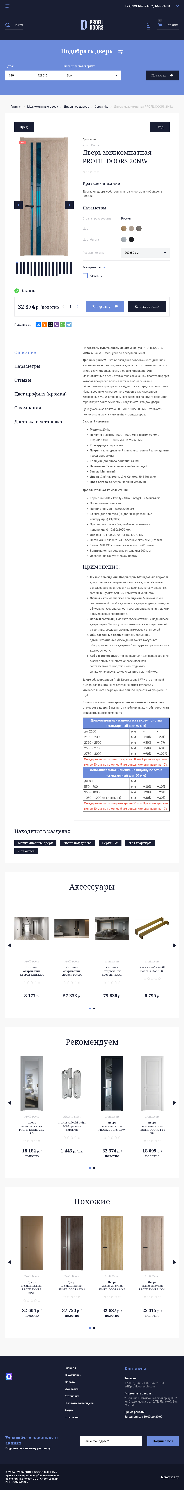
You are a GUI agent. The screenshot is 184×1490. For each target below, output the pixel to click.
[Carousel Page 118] (49, 275)
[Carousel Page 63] (67, 268)
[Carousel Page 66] (21, 270)
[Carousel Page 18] (21, 264)
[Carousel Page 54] (35, 268)
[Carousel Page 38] (35, 266)
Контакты (72, 1417)
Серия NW (101, 106)
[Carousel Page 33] (17, 266)
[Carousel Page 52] (28, 268)
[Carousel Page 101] (31, 273)
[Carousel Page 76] (57, 270)
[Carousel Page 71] (39, 270)
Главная (16, 106)
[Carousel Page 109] (60, 273)
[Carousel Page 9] (46, 262)
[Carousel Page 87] (39, 271)
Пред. (24, 127)
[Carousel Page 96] (71, 271)
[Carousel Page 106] (49, 273)
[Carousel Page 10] (49, 262)
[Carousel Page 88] (42, 271)
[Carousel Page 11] (53, 262)
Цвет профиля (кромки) (40, 394)
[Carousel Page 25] (46, 264)
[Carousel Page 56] (42, 268)
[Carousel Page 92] (57, 271)
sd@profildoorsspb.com (140, 1386)
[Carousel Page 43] (53, 266)
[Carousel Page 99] (24, 273)
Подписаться (163, 1441)
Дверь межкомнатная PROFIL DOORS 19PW (72, 1126)
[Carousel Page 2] (21, 262)
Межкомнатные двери (42, 106)
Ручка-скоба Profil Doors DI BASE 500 (112, 969)
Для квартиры (140, 843)
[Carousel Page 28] (57, 264)
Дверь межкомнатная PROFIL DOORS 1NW (112, 1285)
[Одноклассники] (44, 324)
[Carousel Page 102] (35, 273)
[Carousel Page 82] (21, 271)
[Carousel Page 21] (31, 264)
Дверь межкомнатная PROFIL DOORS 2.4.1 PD (152, 1128)
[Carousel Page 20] (28, 264)
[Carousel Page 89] (46, 271)
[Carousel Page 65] (17, 270)
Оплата (70, 1382)
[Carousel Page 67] (24, 270)
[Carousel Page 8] (42, 262)
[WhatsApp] (62, 324)
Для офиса (26, 851)
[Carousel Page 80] (71, 270)
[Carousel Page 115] (39, 275)
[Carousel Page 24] (42, 264)
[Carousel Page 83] (24, 271)
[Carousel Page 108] (57, 273)
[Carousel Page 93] (60, 271)
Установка (72, 1396)
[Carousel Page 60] (57, 268)
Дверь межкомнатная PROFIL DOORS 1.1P (152, 1285)
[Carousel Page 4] (28, 262)
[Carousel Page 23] (39, 264)
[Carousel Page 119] (53, 275)
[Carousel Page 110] (64, 273)
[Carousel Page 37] (31, 266)
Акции (69, 1410)
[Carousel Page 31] (67, 264)
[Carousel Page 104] (42, 273)
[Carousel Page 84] (28, 271)
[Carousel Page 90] (49, 271)
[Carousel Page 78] (64, 270)
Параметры (27, 366)
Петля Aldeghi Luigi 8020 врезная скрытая (31, 1126)
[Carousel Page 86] (35, 271)
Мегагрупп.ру (170, 1477)
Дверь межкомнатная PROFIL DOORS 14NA (72, 1285)
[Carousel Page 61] (60, 268)
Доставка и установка (38, 421)
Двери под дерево (76, 106)
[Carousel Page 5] (31, 262)
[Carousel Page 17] (17, 264)
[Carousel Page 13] (60, 262)
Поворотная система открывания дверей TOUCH (152, 973)
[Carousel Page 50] (21, 268)
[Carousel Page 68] (28, 270)
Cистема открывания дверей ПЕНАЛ (72, 971)
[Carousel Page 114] (35, 275)
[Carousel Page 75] (53, 270)
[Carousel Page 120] (57, 275)
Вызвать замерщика (79, 1403)
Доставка (72, 1389)
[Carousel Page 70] (35, 270)
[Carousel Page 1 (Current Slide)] (17, 262)
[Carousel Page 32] (71, 264)
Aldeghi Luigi (31, 1116)
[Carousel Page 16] (71, 262)
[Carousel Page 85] (31, 271)
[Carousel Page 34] (21, 266)
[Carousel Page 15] (67, 262)
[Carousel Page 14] (64, 262)
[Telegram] (69, 324)
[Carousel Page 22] (35, 264)
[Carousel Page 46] (64, 266)
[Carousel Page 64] (71, 268)
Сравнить (96, 275)
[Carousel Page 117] (46, 275)
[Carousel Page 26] (49, 264)
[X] (50, 324)
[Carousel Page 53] (31, 268)
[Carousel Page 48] (71, 266)
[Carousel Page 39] (39, 266)
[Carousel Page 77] (60, 270)
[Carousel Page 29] (60, 264)
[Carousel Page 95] (67, 271)
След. (160, 127)
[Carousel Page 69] (31, 270)
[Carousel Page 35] (24, 266)
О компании (27, 408)
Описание (25, 352)
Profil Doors (91, 145)
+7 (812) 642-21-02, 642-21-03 (147, 6)
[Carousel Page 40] (42, 266)
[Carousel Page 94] (64, 271)
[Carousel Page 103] (39, 273)
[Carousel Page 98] (21, 273)
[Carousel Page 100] (28, 273)
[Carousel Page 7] (39, 262)
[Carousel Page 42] (49, 266)
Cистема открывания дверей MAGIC (32, 971)
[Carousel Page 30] (64, 264)
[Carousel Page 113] (31, 275)
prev (18, 205)
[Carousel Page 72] (42, 270)
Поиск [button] (18, 25)
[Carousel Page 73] (46, 270)
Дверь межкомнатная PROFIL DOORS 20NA (31, 1285)
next (69, 205)
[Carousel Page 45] (60, 266)
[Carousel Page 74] (49, 270)
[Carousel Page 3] (24, 262)
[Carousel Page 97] (17, 273)
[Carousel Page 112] (71, 273)
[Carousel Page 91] (53, 271)
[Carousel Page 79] (67, 270)
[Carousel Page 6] (35, 262)
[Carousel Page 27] (53, 264)
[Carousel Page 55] (39, 268)
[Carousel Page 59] (53, 268)
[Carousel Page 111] (67, 273)
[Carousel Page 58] (49, 268)
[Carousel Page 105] (46, 273)
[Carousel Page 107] (53, 273)
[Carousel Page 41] (46, 266)
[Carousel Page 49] (17, 268)
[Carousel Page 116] (42, 275)
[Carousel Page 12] (57, 262)
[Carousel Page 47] (67, 266)
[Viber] (56, 324)
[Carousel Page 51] (24, 268)
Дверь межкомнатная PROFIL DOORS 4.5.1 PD (112, 1128)
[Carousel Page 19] (24, 264)
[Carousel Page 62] (64, 268)
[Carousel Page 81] (17, 271)
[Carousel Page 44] (57, 266)
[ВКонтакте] (38, 324)
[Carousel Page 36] (28, 266)
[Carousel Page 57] (46, 268)
